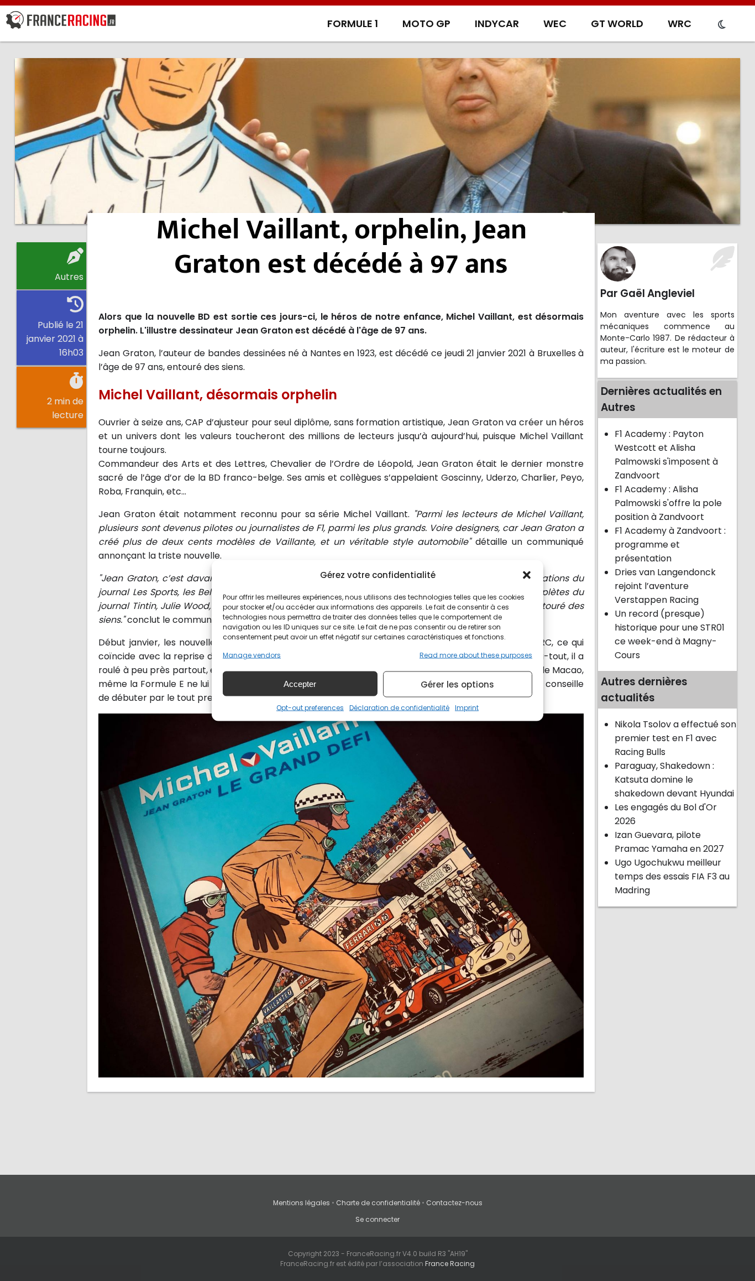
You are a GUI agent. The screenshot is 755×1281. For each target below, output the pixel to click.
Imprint (467, 707)
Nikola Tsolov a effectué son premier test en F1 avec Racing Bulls (675, 738)
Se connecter (377, 1219)
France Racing (450, 1263)
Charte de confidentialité (378, 1202)
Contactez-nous (454, 1202)
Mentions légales (301, 1202)
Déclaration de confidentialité (399, 707)
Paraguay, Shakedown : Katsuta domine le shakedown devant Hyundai (674, 779)
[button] (526, 574)
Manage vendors (252, 655)
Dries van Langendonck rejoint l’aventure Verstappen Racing (665, 586)
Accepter (300, 683)
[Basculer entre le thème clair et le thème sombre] (722, 24)
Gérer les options (457, 684)
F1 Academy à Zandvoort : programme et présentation (670, 544)
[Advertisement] (377, 141)
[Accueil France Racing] (61, 22)
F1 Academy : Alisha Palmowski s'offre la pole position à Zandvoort (668, 503)
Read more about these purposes (476, 655)
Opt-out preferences (310, 707)
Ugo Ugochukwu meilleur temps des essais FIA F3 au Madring (672, 876)
